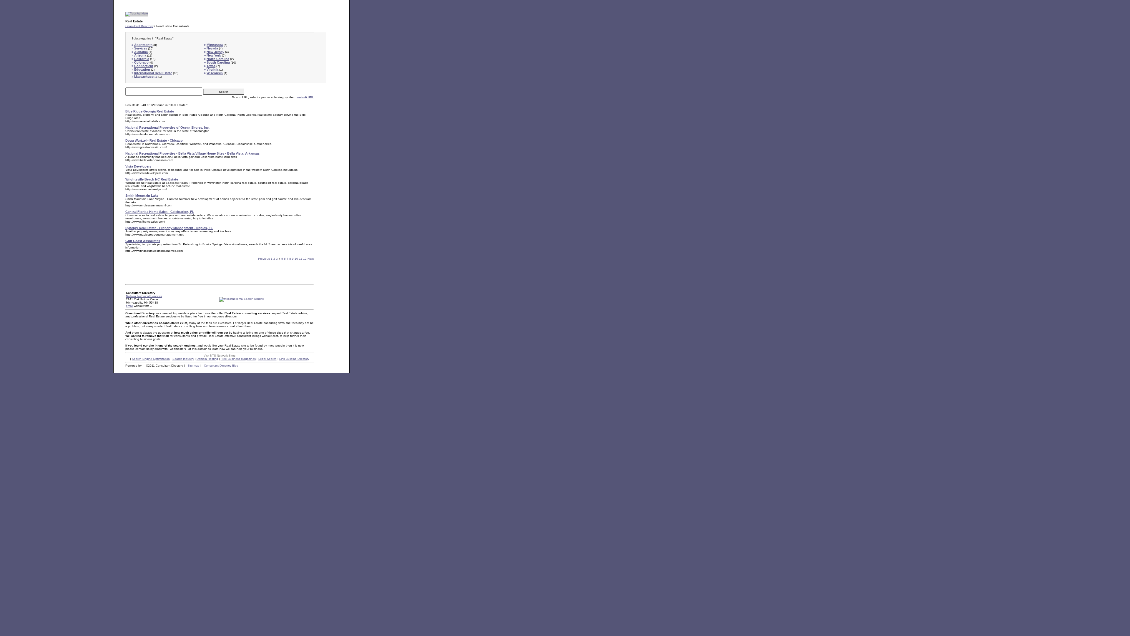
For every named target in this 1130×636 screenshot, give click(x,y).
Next (311, 258)
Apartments (143, 45)
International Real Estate (153, 73)
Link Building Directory (294, 358)
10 (296, 258)
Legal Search (267, 358)
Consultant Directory (139, 26)
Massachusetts (145, 76)
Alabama (141, 52)
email (129, 305)
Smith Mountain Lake (141, 195)
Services (140, 48)
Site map (193, 365)
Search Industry (183, 358)
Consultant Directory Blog (221, 365)
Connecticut (143, 66)
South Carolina (218, 62)
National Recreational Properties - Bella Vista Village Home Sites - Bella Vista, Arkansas (192, 153)
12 (305, 258)
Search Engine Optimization (151, 358)
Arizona (140, 55)
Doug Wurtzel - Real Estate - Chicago (154, 140)
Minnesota (215, 45)
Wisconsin (215, 73)
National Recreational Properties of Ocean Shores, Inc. (167, 127)
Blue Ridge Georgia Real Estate (149, 111)
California (141, 59)
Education (142, 69)
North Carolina (218, 59)
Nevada (212, 48)
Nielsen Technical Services (144, 296)
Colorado (141, 62)
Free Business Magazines (238, 358)
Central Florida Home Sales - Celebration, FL (159, 211)
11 (300, 258)
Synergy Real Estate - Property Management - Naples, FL (169, 228)
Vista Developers (138, 166)
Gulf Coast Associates (142, 241)
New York (214, 55)
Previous (264, 258)
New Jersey (215, 52)
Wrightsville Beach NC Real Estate (151, 179)
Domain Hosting (207, 358)
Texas (211, 66)
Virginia (212, 69)
